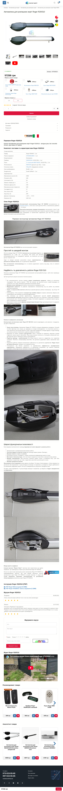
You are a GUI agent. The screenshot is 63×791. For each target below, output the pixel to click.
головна (6, 7)
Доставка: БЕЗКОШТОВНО (12, 123)
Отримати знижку (31, 119)
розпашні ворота (24, 205)
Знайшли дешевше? (31, 116)
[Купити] (18, 715)
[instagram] (22, 783)
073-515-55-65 (9, 773)
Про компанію (31, 773)
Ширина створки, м (10, 97)
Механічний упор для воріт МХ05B (49, 94)
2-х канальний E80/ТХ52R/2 (33, 162)
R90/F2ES (28, 164)
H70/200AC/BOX (30, 155)
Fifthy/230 (28, 167)
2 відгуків (14, 105)
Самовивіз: (8, 125)
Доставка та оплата (33, 775)
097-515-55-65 (9, 776)
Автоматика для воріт (14, 7)
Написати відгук (22, 105)
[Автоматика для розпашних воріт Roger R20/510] (31, 33)
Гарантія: (7, 130)
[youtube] (13, 783)
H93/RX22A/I (29, 160)
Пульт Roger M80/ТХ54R (31, 94)
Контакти (30, 771)
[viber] (4, 783)
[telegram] (9, 783)
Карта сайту (31, 778)
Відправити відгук (13, 646)
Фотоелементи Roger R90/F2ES (31, 85)
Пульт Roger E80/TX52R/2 (49, 85)
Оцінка (8, 637)
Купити (59, 789)
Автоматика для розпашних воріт (28, 7)
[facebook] (18, 783)
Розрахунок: (8, 128)
